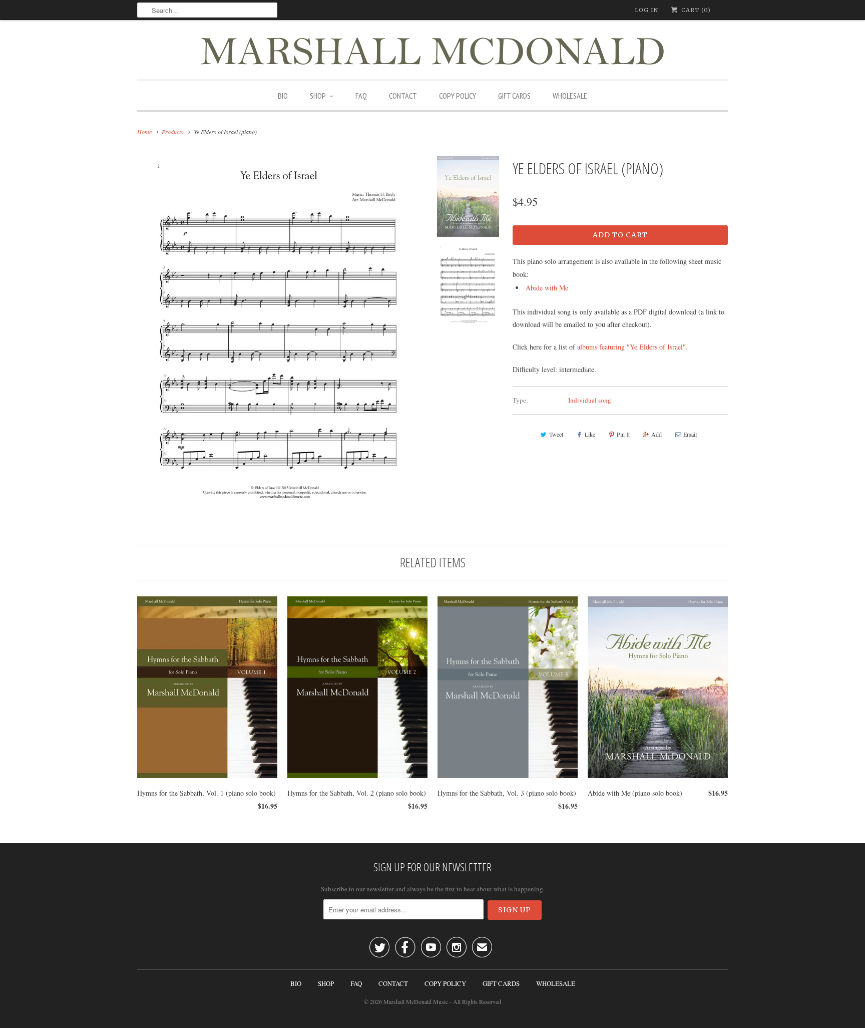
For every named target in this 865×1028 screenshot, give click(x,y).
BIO (283, 96)
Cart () (695, 10)
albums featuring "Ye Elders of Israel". (632, 347)
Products (172, 132)
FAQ (361, 96)
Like (590, 434)
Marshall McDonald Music (415, 1001)
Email (690, 434)
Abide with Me (547, 287)
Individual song (589, 400)
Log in (646, 10)
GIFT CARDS (514, 96)
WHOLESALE (570, 96)
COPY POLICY (457, 96)
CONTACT (403, 96)
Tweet (556, 434)
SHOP (318, 96)
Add (656, 434)
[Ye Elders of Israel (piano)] (279, 331)
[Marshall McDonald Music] (432, 52)
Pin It (623, 434)
